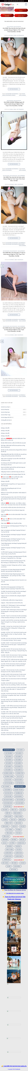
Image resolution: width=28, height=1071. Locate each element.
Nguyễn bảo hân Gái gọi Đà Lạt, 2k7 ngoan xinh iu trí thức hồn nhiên (13, 484)
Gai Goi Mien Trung (5, 414)
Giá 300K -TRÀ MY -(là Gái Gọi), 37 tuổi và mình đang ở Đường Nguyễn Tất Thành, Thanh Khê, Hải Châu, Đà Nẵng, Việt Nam (14, 722)
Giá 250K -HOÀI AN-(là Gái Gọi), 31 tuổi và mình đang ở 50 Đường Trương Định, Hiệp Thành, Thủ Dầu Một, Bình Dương (13, 695)
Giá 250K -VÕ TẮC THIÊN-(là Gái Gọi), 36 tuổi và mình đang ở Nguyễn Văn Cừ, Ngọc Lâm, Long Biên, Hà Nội (14, 660)
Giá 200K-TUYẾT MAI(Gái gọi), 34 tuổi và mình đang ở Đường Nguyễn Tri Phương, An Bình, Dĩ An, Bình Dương (14, 611)
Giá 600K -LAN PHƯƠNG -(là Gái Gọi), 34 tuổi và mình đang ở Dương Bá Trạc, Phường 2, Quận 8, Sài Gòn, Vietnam (14, 621)
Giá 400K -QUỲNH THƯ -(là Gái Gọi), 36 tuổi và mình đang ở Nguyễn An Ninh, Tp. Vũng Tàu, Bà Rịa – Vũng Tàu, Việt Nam (13, 634)
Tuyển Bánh (17, 747)
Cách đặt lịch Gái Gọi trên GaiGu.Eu (15, 1066)
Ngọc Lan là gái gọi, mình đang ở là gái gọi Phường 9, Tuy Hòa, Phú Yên (13, 531)
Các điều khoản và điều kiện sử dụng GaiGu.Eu (12, 600)
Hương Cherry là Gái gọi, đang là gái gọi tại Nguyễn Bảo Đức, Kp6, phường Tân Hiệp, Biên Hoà (13, 570)
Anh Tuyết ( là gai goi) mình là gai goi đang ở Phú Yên (13, 474)
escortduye (20, 184)
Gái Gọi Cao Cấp (5, 407)
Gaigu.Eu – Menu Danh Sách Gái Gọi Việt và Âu (12, 602)
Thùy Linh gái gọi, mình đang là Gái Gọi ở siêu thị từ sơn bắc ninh (14, 580)
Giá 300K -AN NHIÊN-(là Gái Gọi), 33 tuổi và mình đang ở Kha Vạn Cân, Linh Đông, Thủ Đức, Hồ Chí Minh (14, 683)
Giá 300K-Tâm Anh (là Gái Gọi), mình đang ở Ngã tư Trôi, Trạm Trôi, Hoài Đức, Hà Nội (14, 178)
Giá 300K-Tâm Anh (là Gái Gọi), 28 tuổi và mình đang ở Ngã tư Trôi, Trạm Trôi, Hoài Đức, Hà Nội (14, 29)
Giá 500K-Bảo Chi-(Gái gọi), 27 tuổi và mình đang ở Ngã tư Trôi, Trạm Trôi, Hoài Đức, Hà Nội (14, 254)
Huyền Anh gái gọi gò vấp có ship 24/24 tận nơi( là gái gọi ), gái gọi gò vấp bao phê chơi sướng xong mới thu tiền (13, 498)
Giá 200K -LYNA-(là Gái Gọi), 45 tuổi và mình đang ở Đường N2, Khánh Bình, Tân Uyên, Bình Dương (13, 733)
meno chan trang (5, 584)
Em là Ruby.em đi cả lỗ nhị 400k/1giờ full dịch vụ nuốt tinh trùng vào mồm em (13, 463)
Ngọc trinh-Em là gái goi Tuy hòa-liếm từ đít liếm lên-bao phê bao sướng (13, 459)
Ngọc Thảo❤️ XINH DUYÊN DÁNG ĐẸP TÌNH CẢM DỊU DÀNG (14, 515)
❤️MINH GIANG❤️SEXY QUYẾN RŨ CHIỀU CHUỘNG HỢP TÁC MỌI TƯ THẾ (12, 477)
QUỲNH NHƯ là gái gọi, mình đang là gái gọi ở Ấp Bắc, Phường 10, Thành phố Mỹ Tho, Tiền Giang (14, 557)
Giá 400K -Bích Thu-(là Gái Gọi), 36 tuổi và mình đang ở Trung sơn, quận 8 (14, 679)
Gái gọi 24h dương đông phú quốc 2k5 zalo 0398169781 (11, 489)
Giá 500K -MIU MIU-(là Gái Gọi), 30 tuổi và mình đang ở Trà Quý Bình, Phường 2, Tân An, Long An (13, 639)
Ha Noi (19, 244)
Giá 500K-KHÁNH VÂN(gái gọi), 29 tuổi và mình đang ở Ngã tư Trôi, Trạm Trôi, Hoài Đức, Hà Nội (14, 103)
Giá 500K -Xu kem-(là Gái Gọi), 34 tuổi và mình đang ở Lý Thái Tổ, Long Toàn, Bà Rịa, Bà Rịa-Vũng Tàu (13, 717)
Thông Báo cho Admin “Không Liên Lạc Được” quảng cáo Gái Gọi (13, 565)
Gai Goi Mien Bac (21, 175)
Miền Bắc (5, 746)
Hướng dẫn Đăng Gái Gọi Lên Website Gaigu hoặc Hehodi (13, 511)
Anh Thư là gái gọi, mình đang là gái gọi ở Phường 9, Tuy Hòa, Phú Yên (14, 526)
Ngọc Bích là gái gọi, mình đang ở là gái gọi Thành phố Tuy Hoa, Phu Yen (13, 535)
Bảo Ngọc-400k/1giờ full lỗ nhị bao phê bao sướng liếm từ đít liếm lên (13, 446)
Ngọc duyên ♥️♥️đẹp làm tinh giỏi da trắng (11, 523)
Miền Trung (16, 746)
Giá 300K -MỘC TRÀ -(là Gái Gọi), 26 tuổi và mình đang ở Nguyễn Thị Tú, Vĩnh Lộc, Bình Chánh (14, 712)
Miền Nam (11, 746)
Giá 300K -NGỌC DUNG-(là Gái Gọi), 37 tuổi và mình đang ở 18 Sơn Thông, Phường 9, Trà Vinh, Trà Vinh (13, 675)
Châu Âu (22, 746)
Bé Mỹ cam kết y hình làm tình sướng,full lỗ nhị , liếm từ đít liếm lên (14, 450)
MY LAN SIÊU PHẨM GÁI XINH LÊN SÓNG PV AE (13, 507)
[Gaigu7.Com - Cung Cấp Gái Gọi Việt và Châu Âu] (8, 4)
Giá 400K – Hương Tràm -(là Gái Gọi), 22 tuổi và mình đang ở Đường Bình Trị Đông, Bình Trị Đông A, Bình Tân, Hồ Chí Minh (13, 628)
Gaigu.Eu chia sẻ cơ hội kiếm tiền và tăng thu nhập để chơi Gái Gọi (13, 596)
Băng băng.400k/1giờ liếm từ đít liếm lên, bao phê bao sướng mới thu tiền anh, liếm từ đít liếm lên (14, 455)
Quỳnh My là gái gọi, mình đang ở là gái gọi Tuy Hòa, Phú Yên (13, 548)
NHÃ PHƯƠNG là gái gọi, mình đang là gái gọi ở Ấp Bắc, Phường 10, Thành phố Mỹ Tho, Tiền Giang (13, 561)
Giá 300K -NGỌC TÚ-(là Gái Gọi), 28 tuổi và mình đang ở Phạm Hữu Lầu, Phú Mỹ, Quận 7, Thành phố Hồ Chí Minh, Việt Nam (14, 644)
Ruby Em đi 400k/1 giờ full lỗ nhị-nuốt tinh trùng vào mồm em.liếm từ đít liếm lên (13, 468)
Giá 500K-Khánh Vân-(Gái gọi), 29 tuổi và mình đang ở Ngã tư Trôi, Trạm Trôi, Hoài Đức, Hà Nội (14, 329)
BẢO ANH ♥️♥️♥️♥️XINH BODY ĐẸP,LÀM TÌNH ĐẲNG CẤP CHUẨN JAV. (13, 439)
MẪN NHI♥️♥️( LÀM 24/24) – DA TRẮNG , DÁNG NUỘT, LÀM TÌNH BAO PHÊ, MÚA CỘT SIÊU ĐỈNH (13, 503)
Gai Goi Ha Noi (10, 26)
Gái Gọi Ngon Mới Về (6, 417)
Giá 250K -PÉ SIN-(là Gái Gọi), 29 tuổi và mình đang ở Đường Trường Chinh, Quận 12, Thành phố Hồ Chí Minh (13, 665)
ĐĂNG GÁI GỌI (11, 747)
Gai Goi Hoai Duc (17, 26)
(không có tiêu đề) (5, 428)
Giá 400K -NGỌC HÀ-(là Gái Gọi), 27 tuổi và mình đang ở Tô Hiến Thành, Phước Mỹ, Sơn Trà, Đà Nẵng (14, 655)
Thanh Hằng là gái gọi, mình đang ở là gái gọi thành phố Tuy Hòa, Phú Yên (13, 544)
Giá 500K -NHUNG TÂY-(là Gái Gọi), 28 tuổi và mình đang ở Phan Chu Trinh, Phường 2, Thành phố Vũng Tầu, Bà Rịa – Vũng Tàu (14, 650)
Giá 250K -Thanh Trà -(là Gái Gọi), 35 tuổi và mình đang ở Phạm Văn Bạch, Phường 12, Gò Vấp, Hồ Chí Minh (14, 616)
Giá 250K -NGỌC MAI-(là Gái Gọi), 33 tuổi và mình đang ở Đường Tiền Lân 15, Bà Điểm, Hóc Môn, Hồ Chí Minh (14, 701)
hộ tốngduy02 (20, 35)
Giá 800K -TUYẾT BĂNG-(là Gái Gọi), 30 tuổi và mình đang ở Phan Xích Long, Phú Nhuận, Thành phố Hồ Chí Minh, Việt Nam (13, 707)
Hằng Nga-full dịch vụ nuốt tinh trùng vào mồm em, (13, 471)
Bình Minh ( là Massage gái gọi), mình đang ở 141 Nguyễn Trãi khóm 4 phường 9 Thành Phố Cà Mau (12, 587)
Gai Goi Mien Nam (5, 412)
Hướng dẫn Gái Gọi (5, 420)
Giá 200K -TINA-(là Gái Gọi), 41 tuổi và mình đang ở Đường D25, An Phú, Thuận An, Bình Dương (13, 670)
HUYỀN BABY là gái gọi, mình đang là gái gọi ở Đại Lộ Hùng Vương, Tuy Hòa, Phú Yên (13, 552)
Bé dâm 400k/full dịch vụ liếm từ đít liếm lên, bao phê (13, 442)
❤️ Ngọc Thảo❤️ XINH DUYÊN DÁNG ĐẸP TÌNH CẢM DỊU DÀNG (13, 519)
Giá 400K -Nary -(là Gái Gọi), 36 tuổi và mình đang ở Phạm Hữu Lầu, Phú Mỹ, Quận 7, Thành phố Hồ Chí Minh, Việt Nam (13, 728)
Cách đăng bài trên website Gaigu (15, 893)
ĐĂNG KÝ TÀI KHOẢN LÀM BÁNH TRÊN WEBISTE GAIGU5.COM (13, 493)
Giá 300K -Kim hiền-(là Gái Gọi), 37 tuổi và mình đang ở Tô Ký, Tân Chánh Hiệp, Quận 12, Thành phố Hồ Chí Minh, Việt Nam (14, 689)
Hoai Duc (13, 95)
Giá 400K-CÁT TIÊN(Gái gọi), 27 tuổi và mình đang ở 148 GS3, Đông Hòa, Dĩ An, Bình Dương (13, 606)
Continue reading (14, 89)
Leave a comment (22, 95)
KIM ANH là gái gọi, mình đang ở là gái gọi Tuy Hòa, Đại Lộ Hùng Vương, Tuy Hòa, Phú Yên (13, 539)
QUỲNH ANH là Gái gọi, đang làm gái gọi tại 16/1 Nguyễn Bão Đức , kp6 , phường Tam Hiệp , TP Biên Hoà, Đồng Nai (13, 575)
